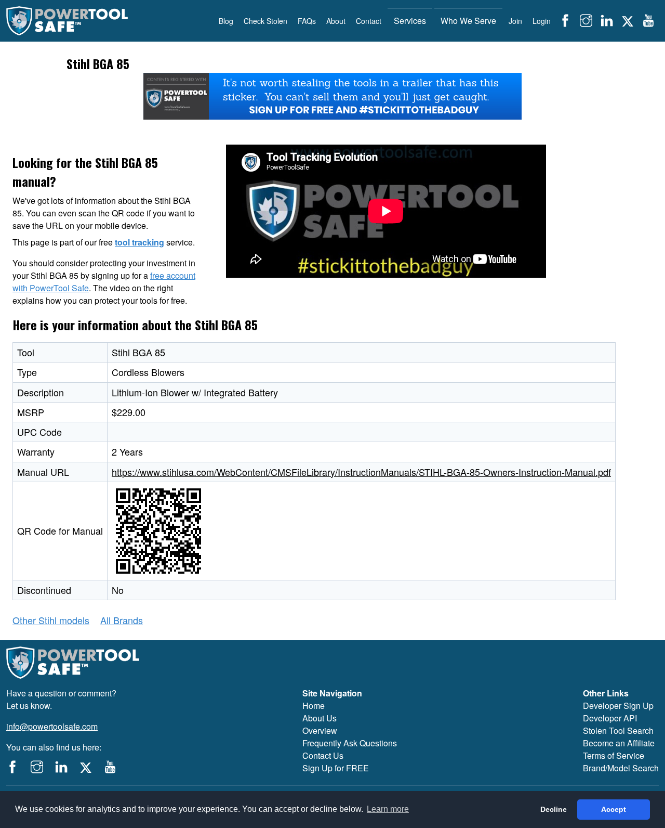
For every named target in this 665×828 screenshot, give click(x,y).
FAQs (307, 21)
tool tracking (139, 242)
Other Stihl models (50, 620)
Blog (226, 21)
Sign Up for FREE (335, 768)
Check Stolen (265, 21)
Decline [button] (553, 809)
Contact (368, 21)
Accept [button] (613, 809)
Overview (319, 730)
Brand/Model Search (621, 768)
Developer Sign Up (618, 705)
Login (542, 21)
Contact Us (322, 755)
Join (515, 21)
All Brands (121, 620)
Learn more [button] (388, 809)
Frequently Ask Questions (349, 743)
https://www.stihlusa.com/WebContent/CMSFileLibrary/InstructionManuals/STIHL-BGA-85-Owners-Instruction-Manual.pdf (361, 471)
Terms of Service (613, 755)
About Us (319, 718)
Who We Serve (468, 21)
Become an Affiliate (619, 743)
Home (313, 705)
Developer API (610, 718)
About (335, 21)
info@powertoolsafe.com (52, 726)
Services (410, 21)
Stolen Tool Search (618, 730)
